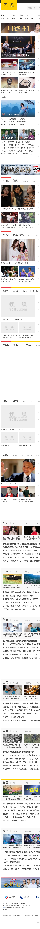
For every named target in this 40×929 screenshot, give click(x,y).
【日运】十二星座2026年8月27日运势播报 (19, 817)
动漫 (5, 831)
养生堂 (18, 154)
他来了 (17, 145)
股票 (35, 291)
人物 (26, 523)
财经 (6, 291)
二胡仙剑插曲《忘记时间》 (17, 119)
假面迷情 (31, 145)
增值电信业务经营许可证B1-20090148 (14, 903)
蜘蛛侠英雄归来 (13, 148)
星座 (5, 782)
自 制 (3, 145)
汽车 (6, 345)
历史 (5, 682)
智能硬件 (29, 456)
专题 (13, 15)
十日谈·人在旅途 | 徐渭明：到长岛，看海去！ (20, 596)
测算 (14, 783)
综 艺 (3, 154)
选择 (32, 154)
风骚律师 (28, 142)
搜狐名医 (28, 620)
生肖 (38, 783)
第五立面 (11, 142)
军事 (7, 15)
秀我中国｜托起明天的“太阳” (13, 717)
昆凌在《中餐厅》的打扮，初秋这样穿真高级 (20, 551)
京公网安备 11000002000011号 (14, 907)
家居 (31, 18)
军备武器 (28, 731)
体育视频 (18, 234)
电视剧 (34, 181)
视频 (16, 180)
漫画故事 (16, 831)
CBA (36, 235)
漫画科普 (28, 831)
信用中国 (5, 910)
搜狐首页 (9, 5)
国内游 (15, 572)
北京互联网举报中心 (27, 897)
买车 (16, 345)
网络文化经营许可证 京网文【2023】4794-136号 (17, 905)
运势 (26, 783)
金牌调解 (11, 154)
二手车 (27, 345)
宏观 (7, 18)
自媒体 (37, 345)
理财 (13, 18)
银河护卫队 (30, 148)
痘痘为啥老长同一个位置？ (17, 125)
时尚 (5, 522)
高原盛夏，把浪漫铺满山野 (17, 122)
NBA (31, 15)
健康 (5, 619)
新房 (26, 18)
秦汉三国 (16, 683)
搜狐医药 (16, 620)
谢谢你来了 (26, 154)
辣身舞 (22, 148)
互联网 (15, 456)
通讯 (22, 456)
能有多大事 (20, 142)
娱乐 (6, 180)
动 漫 (3, 151)
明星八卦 (26, 181)
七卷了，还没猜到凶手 (11, 862)
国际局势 (16, 731)
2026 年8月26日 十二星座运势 (14, 821)
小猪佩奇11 (12, 151)
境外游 (27, 572)
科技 (6, 455)
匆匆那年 (24, 145)
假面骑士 (31, 151)
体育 (6, 234)
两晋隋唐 (28, 683)
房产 (6, 401)
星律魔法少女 (22, 151)
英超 (26, 15)
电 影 (3, 148)
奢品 (38, 523)
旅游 (5, 571)
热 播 (3, 142)
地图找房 (32, 402)
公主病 (10, 145)
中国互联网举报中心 (12, 897)
